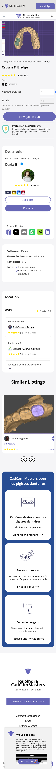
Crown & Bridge (42, 61)
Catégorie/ (7, 61)
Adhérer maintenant (25, 534)
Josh (15, 327)
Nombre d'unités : (12, 91)
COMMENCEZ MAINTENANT (28, 701)
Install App (45, 6)
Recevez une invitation (26, 638)
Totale (5, 100)
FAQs (28, 720)
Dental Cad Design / (23, 61)
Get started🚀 (30, 761)
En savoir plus (25, 586)
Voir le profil (28, 199)
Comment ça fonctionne (28, 715)
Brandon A (18, 348)
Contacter (28, 208)
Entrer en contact (28, 725)
